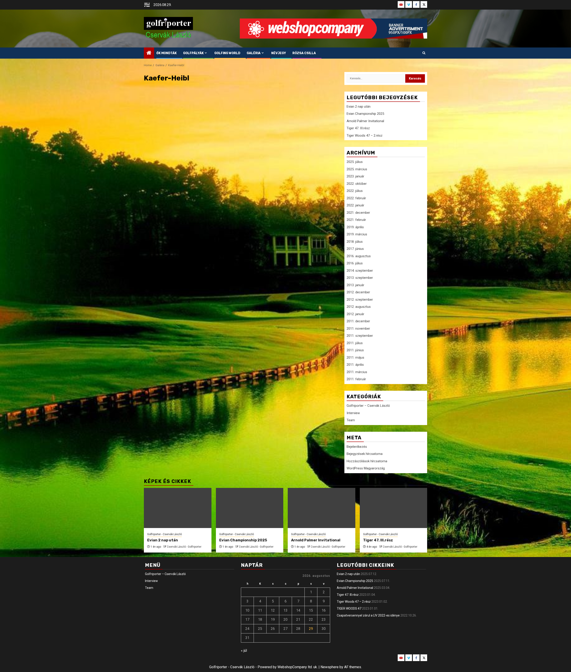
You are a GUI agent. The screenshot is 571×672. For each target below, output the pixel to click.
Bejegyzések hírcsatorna (365, 454)
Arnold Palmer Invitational (365, 121)
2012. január (355, 314)
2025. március (357, 169)
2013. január (355, 285)
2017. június (355, 249)
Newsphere (330, 667)
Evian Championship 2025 (365, 114)
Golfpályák (193, 53)
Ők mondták (166, 53)
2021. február (356, 220)
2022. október (357, 184)
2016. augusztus (359, 256)
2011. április (355, 365)
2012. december (358, 292)
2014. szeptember (360, 271)
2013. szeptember (360, 278)
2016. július (355, 263)
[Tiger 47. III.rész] (393, 508)
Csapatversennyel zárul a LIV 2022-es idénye (368, 615)
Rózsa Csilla (304, 53)
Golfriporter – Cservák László (368, 406)
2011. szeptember (360, 336)
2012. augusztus (359, 307)
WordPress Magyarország (366, 468)
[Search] (424, 53)
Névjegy (278, 53)
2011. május (355, 358)
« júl (244, 650)
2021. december (358, 213)
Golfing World (227, 53)
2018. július (355, 242)
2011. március (357, 372)
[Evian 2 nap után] (177, 508)
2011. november (358, 329)
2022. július (355, 191)
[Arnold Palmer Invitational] (321, 508)
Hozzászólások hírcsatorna (367, 461)
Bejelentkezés (357, 447)
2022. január (355, 205)
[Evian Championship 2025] (249, 508)
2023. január (355, 176)
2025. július (355, 162)
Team (351, 420)
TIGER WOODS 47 (349, 608)
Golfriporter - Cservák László (164, 534)
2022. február (356, 198)
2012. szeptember (360, 300)
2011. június (355, 350)
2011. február (356, 379)
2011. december (358, 321)
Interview (353, 413)
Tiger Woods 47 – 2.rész (365, 136)
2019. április (355, 227)
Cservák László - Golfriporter (184, 546)
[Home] (149, 53)
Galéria (254, 53)
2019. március (357, 234)
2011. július (355, 343)
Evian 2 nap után (358, 107)
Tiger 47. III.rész (358, 128)
